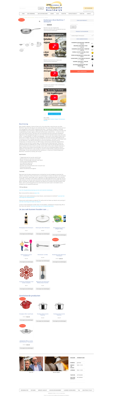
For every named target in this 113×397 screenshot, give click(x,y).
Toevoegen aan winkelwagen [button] (26, 233)
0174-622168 (88, 8)
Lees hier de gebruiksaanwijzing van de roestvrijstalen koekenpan (36, 190)
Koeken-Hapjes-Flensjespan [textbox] (81, 35)
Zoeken (40, 8)
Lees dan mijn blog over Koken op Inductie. (30, 201)
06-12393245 (80, 377)
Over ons (31, 372)
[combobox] (82, 35)
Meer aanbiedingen (82, 71)
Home (20, 17)
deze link (36, 193)
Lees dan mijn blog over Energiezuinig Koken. (42, 206)
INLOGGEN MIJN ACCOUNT (88, 11)
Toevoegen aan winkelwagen (54, 113)
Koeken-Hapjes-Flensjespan (29, 17)
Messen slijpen (56, 372)
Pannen (23, 17)
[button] (39, 21)
